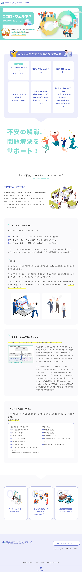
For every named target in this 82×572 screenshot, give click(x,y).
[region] (41, 23)
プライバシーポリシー (72, 549)
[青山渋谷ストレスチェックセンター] (15, 3)
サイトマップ (59, 549)
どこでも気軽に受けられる (41, 511)
